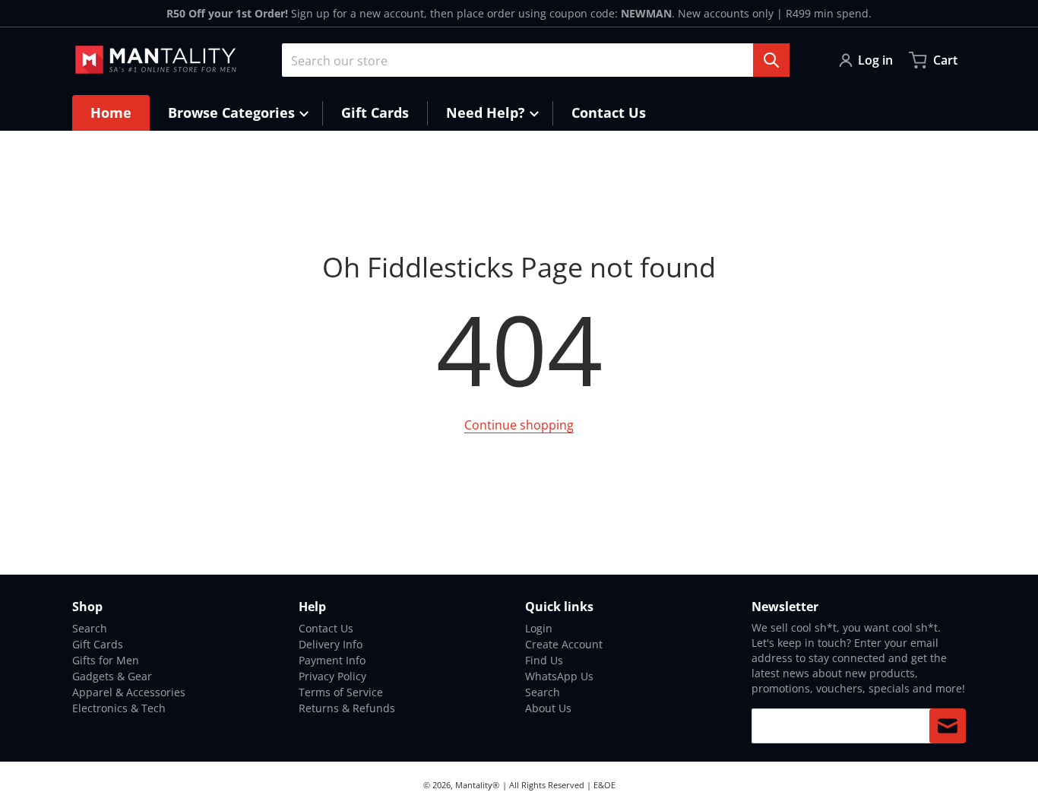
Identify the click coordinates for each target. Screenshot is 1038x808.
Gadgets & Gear (112, 676)
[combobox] (536, 60)
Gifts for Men (105, 660)
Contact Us (326, 628)
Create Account (564, 644)
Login (538, 628)
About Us (548, 708)
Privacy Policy (332, 676)
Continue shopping (519, 425)
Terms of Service (341, 692)
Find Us (544, 660)
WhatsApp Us (559, 676)
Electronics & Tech (119, 708)
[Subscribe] (947, 725)
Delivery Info (330, 644)
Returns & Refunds (347, 708)
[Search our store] (771, 60)
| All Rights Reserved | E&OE (559, 785)
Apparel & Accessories (128, 692)
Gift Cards (97, 644)
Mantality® (477, 785)
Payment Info (332, 660)
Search (89, 628)
